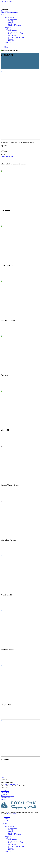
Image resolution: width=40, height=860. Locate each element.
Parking (10, 830)
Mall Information (9, 826)
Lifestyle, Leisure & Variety (16, 846)
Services (10, 848)
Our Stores (7, 838)
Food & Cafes (12, 844)
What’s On (7, 836)
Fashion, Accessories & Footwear (18, 843)
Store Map (4, 799)
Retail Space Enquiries (7, 796)
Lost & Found (5, 791)
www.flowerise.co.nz (7, 156)
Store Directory (5, 797)
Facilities (10, 831)
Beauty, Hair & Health (14, 841)
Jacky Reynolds (11, 814)
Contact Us (4, 794)
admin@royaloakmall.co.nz (13, 784)
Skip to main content (7, 1)
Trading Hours (5, 792)
